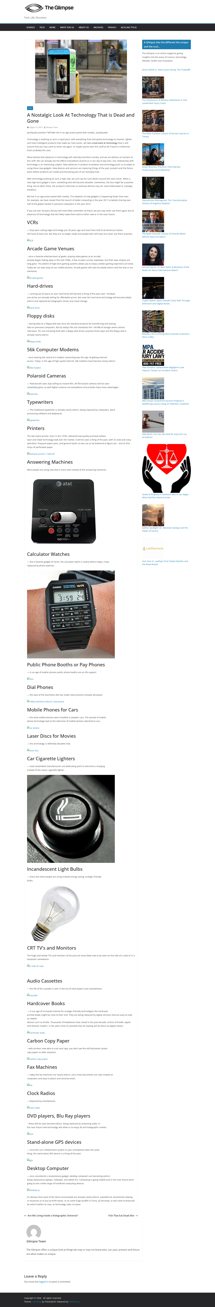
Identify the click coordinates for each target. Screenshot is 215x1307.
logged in (44, 1281)
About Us (84, 27)
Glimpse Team (52, 127)
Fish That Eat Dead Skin (121, 1215)
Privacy (112, 27)
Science (30, 27)
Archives (98, 27)
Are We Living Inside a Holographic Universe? (53, 1215)
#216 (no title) (129, 27)
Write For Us (67, 27)
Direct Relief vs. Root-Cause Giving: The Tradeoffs (166, 69)
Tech (42, 27)
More (52, 27)
